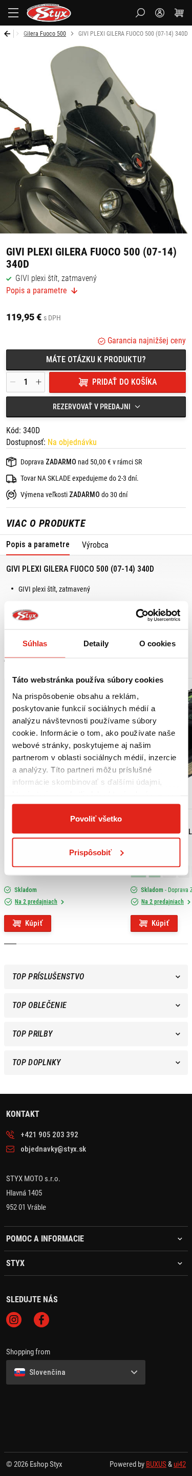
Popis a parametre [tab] (38, 544)
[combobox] (96, 406)
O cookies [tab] (157, 643)
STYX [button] (15, 1263)
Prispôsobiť (90, 852)
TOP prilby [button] (32, 1034)
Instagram (14, 1319)
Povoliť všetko (96, 818)
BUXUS (156, 1464)
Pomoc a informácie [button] (45, 1239)
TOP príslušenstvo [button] (48, 976)
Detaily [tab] (96, 643)
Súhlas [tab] (35, 643)
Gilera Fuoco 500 (45, 33)
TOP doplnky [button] (36, 1062)
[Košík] (179, 13)
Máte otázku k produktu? (96, 359)
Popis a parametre (36, 290)
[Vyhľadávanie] (140, 13)
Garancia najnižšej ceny (145, 340)
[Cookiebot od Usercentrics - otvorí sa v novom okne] (136, 615)
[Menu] (13, 13)
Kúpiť (33, 923)
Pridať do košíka (124, 382)
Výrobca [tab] (95, 545)
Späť (9, 34)
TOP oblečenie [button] (39, 1005)
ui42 (180, 1464)
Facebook (41, 1319)
